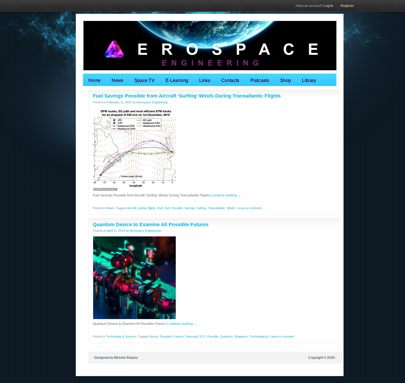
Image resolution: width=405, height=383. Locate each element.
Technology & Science (121, 336)
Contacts (230, 80)
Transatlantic (216, 208)
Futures (178, 336)
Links (204, 80)
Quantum (226, 336)
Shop (285, 80)
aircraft (131, 208)
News (117, 80)
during (142, 208)
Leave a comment (249, 208)
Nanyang (191, 336)
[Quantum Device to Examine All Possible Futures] (134, 318)
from (160, 208)
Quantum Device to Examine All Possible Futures (151, 224)
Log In (314, 6)
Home (94, 80)
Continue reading (226, 195)
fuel (167, 208)
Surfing (201, 208)
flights (152, 208)
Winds (231, 208)
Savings (189, 208)
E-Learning (177, 80)
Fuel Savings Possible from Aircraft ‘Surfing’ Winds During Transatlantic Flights (187, 96)
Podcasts (259, 80)
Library (309, 80)
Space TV (144, 80)
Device (153, 336)
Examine (166, 336)
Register (347, 6)
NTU (202, 336)
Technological (258, 336)
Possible (177, 208)
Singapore (241, 336)
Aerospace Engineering (152, 102)
